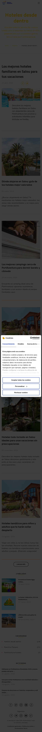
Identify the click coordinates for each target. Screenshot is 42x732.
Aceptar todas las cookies (21, 380)
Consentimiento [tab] (8, 344)
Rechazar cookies (21, 392)
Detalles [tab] (21, 344)
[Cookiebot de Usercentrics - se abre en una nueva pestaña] (30, 338)
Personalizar (20, 386)
